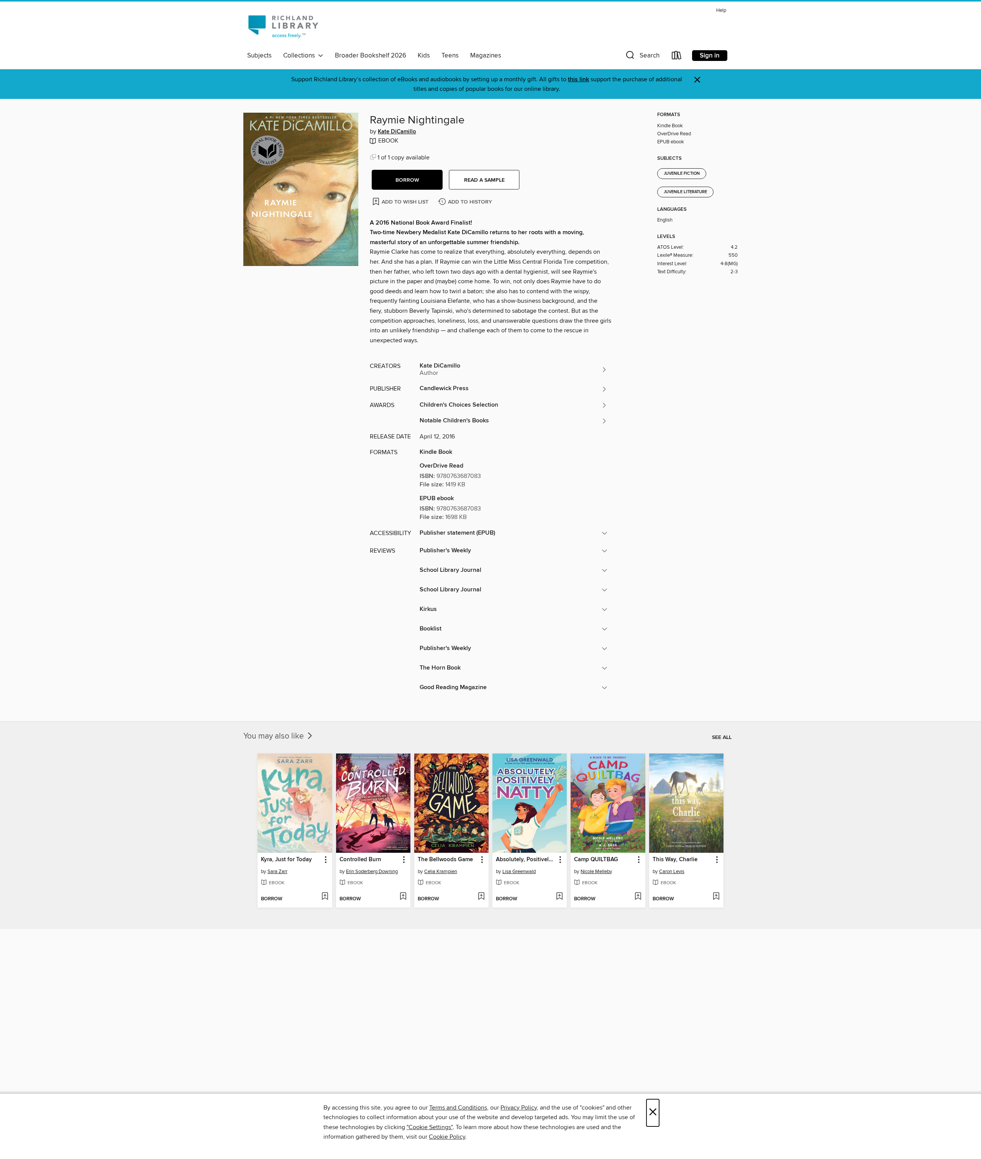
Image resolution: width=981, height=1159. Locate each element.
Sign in (710, 55)
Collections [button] (300, 55)
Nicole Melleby (596, 871)
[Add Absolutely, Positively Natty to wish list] (559, 897)
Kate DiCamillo (397, 131)
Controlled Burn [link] (360, 859)
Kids (424, 55)
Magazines (485, 55)
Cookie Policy (447, 1137)
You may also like (274, 736)
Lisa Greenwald (519, 871)
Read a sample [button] (484, 180)
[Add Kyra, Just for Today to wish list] (325, 897)
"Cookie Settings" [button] (430, 1127)
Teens (450, 55)
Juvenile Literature (685, 192)
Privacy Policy (518, 1107)
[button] (641, 56)
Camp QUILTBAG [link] (596, 859)
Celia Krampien (440, 871)
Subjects (259, 55)
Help (721, 10)
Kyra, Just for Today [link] (286, 859)
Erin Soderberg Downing (372, 871)
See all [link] (722, 737)
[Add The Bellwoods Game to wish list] (481, 897)
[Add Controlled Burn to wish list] (403, 897)
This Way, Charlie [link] (675, 859)
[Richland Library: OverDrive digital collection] (283, 26)
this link (578, 80)
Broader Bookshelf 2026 (370, 55)
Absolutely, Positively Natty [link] (526, 859)
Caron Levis (671, 871)
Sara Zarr (277, 871)
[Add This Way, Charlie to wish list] (716, 897)
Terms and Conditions (458, 1107)
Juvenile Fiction (682, 173)
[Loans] (676, 56)
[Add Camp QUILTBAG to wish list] (638, 897)
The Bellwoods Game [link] (445, 859)
